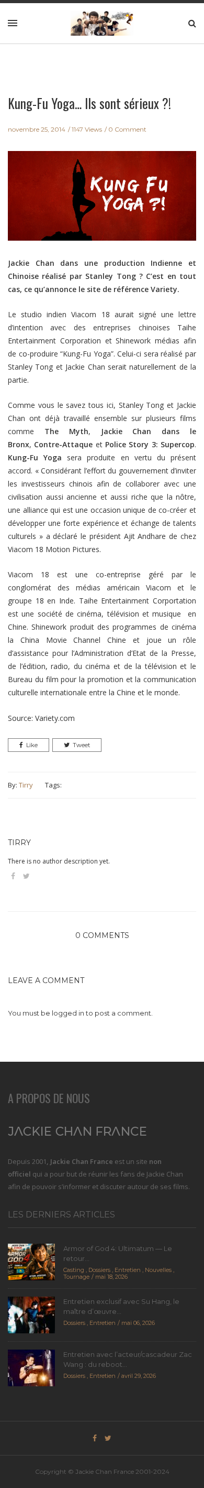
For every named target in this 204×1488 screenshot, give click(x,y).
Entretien (128, 1270)
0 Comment (127, 129)
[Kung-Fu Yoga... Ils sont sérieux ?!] (102, 203)
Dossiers (99, 1270)
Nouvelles (158, 1270)
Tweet (81, 745)
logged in (68, 1013)
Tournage (76, 1276)
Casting (73, 1270)
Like (32, 745)
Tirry (26, 785)
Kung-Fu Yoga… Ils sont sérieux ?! (89, 103)
